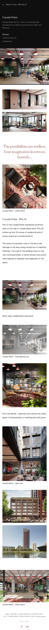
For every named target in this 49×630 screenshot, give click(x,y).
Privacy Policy (24, 621)
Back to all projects (16, 5)
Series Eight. (39, 614)
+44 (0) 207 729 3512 (40, 616)
